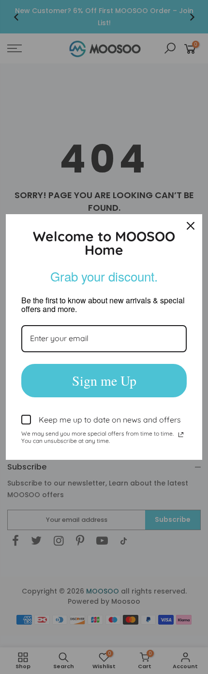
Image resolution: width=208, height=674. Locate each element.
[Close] (190, 225)
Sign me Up (104, 380)
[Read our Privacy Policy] (181, 434)
